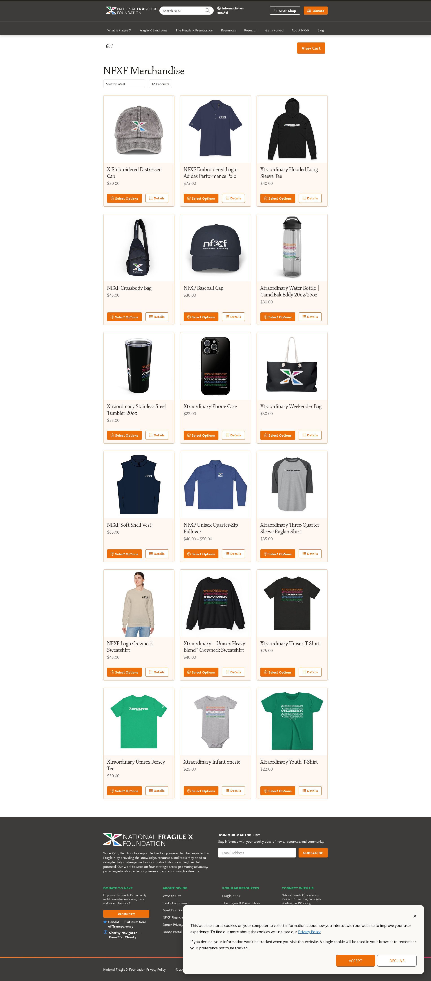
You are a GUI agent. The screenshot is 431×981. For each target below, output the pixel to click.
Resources (228, 30)
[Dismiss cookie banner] (415, 916)
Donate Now (126, 914)
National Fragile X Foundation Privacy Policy (134, 969)
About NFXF (300, 30)
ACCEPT (355, 960)
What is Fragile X (119, 30)
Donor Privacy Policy (177, 924)
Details (159, 198)
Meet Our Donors (175, 910)
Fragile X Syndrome (153, 30)
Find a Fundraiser (175, 902)
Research (250, 30)
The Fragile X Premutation (194, 30)
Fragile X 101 (231, 895)
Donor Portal (172, 931)
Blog (320, 30)
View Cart (311, 48)
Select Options (126, 198)
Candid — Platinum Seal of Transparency (127, 923)
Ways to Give (172, 895)
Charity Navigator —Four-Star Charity (125, 934)
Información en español (230, 10)
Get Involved (274, 30)
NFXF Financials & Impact (181, 917)
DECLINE (397, 960)
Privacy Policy (309, 931)
